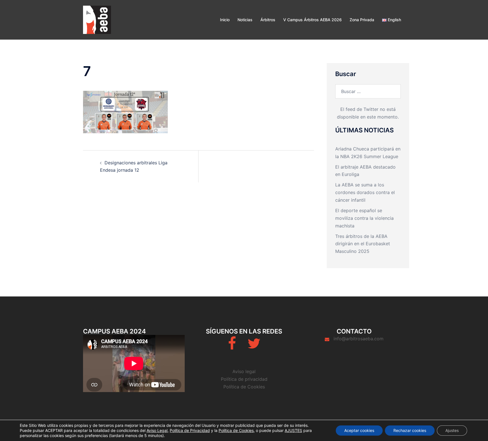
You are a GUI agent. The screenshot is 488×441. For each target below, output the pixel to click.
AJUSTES (293, 430)
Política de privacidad (244, 379)
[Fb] (232, 347)
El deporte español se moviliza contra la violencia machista (364, 218)
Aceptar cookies (359, 430)
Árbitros (267, 19)
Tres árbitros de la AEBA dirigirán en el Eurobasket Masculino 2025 (362, 243)
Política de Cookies (244, 387)
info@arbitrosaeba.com (359, 338)
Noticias (245, 19)
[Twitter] (253, 347)
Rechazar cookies (409, 430)
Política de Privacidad (190, 430)
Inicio (225, 19)
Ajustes (452, 430)
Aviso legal (244, 371)
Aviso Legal (157, 430)
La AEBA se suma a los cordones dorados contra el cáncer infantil (365, 192)
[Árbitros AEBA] (97, 19)
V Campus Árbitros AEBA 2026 (312, 19)
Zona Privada (362, 19)
